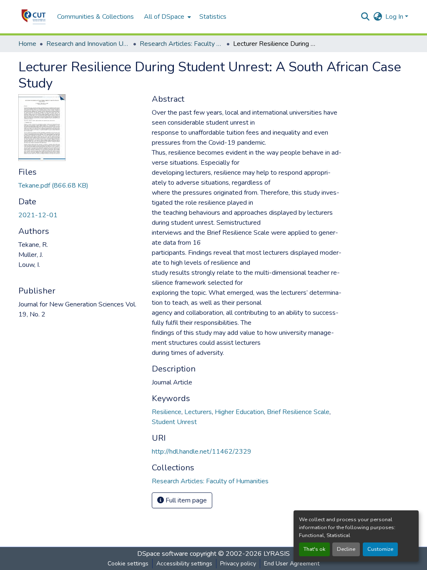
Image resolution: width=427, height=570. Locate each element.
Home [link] (27, 43)
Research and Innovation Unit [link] (88, 43)
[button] (33, 16)
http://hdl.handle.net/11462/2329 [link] (201, 451)
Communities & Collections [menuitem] (95, 16)
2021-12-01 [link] (38, 215)
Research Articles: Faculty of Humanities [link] (181, 43)
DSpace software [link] (162, 553)
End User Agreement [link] (291, 563)
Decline (346, 549)
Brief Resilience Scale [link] (298, 412)
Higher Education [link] (239, 412)
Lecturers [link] (198, 412)
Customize (380, 549)
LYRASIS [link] (277, 553)
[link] (80, 186)
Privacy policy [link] (238, 563)
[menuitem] (166, 16)
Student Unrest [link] (174, 422)
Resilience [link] (166, 412)
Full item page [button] (185, 500)
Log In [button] (395, 16)
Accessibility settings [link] (184, 563)
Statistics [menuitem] (212, 16)
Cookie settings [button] (128, 563)
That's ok (314, 549)
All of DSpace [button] (164, 16)
